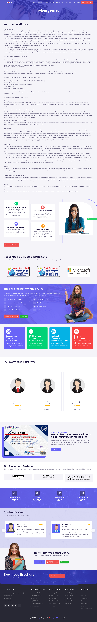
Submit (63, 331)
